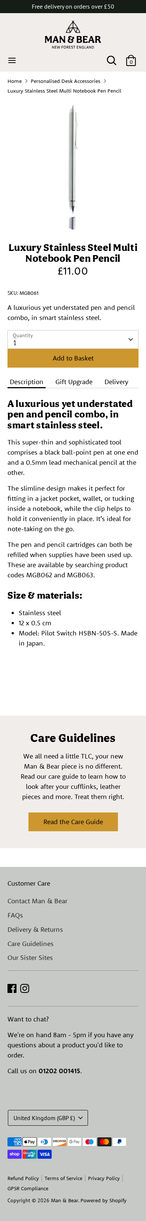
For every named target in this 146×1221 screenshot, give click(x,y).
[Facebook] (11, 988)
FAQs (15, 915)
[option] (73, 166)
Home (14, 81)
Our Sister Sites (30, 957)
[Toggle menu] (11, 60)
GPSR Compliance (27, 1188)
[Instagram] (24, 988)
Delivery (116, 381)
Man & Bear (64, 1200)
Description (26, 381)
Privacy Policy (104, 1178)
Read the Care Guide (73, 821)
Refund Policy (23, 1178)
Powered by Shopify (103, 1200)
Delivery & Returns (35, 929)
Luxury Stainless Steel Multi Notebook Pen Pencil (64, 90)
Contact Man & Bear (37, 901)
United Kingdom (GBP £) (44, 1118)
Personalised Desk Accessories (65, 81)
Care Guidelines (30, 943)
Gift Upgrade (73, 381)
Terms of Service (63, 1178)
